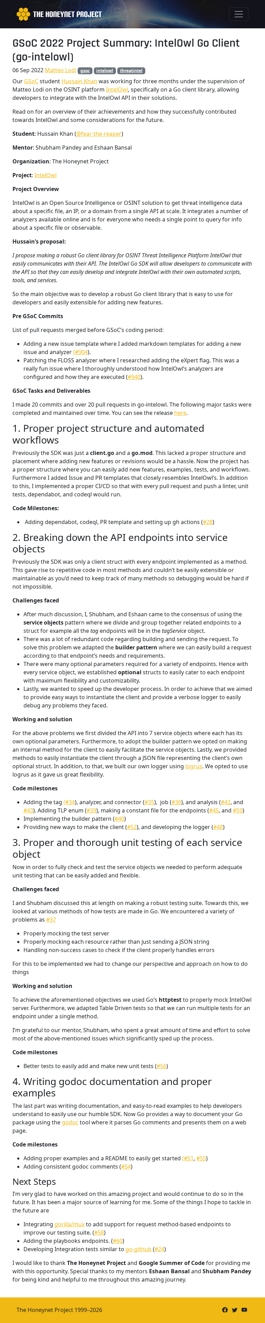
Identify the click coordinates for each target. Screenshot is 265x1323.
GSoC (31, 81)
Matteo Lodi (60, 70)
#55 (201, 1158)
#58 (99, 1232)
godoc (70, 1122)
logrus (193, 766)
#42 (225, 802)
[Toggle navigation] (238, 14)
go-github (138, 1249)
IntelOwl (117, 89)
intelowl (104, 71)
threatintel (131, 71)
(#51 (188, 1158)
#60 (117, 1241)
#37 (51, 919)
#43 (28, 810)
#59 (238, 810)
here (180, 413)
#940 (134, 377)
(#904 (80, 352)
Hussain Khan (79, 81)
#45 (214, 810)
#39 (91, 810)
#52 (132, 827)
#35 (149, 802)
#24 (159, 1249)
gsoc (85, 71)
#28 (208, 522)
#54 (126, 1166)
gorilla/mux (70, 1224)
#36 (176, 802)
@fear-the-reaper (98, 133)
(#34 (69, 802)
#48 (218, 827)
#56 (161, 1066)
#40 (119, 818)
